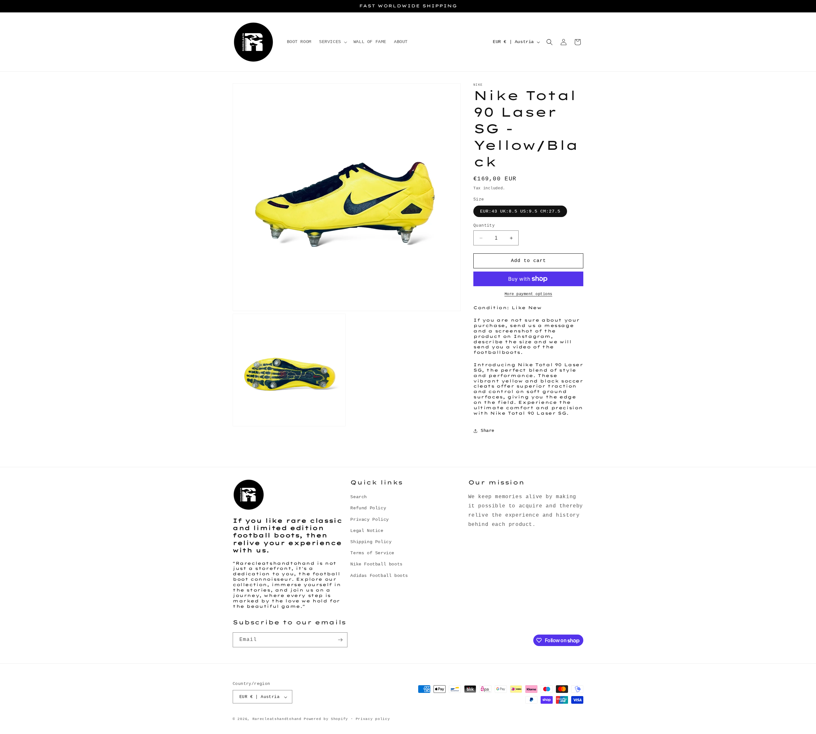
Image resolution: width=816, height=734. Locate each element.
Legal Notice (366, 530)
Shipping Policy (370, 541)
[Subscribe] (340, 639)
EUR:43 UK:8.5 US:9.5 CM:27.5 (520, 211)
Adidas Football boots (379, 575)
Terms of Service (372, 553)
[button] (332, 41)
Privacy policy (373, 719)
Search (358, 496)
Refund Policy (368, 508)
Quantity (484, 225)
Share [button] (487, 430)
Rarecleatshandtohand (277, 719)
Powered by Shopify (326, 719)
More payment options (528, 294)
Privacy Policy (369, 519)
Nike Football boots (376, 564)
